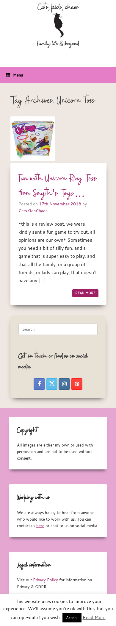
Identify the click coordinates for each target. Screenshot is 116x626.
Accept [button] (72, 617)
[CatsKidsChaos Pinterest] (76, 384)
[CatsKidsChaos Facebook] (39, 384)
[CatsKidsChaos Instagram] (64, 384)
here (40, 525)
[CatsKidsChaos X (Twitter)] (51, 384)
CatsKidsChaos (33, 210)
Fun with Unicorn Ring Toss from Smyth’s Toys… (57, 186)
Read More (94, 617)
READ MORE (85, 293)
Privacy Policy (45, 580)
